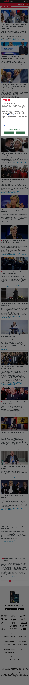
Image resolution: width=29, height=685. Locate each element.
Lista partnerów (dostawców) (8, 125)
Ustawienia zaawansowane (14, 129)
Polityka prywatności (11, 114)
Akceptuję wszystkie (20, 132)
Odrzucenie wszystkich (9, 132)
